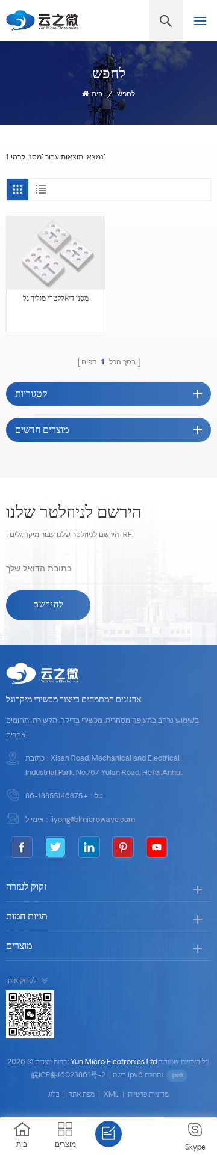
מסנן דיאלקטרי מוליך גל (56, 298)
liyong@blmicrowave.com (92, 820)
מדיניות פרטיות (148, 1094)
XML (111, 1094)
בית (97, 94)
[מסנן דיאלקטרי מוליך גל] (56, 253)
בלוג (54, 1094)
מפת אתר (82, 1094)
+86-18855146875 (57, 796)
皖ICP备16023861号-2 (68, 1075)
